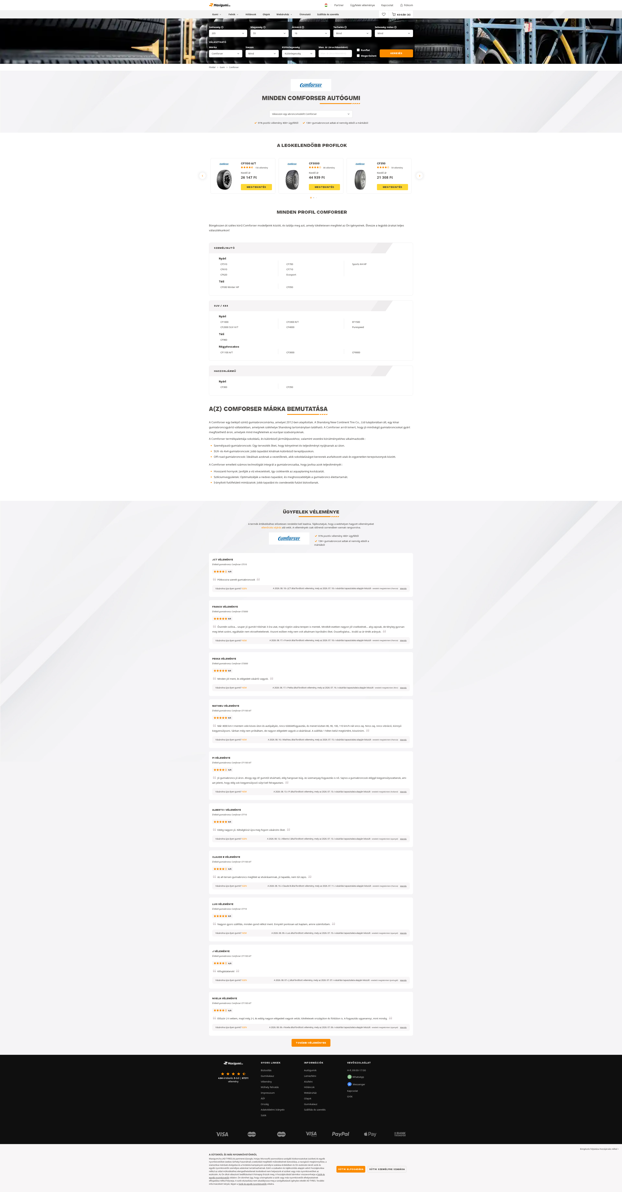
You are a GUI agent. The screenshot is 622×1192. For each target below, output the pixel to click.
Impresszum (268, 1092)
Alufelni (308, 1081)
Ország (265, 1104)
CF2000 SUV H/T (229, 327)
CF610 (223, 269)
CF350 (289, 387)
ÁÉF (263, 1098)
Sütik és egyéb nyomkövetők (253, 1183)
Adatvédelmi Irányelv (273, 1109)
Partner (339, 5)
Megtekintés (256, 187)
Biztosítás (266, 1070)
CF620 (223, 274)
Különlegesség (291, 47)
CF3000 (290, 352)
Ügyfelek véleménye (362, 5)
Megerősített (368, 55)
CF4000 (290, 327)
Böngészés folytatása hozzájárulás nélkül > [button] (599, 1149)
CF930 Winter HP (229, 287)
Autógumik (310, 1070)
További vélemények (311, 1042)
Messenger (359, 1084)
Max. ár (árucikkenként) (333, 47)
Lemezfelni (310, 1075)
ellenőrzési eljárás (271, 527)
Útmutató (305, 14)
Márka (213, 47)
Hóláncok (251, 14)
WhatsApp (358, 1076)
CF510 (223, 264)
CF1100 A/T (226, 352)
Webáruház (283, 14)
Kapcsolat (387, 5)
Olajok (266, 14)
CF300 (223, 387)
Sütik (263, 1115)
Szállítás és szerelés (328, 14)
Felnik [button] (232, 14)
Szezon (250, 47)
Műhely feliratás (270, 1087)
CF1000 (224, 321)
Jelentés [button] (403, 588)
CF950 (289, 287)
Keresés (396, 53)
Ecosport (291, 274)
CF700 (289, 264)
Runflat (365, 50)
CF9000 (356, 352)
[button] (385, 588)
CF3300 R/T (292, 321)
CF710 (289, 269)
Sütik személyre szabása (387, 1169)
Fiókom (408, 5)
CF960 (223, 339)
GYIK (349, 1096)
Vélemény (266, 1081)
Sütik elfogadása (350, 1169)
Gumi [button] (215, 14)
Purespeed (358, 327)
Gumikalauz (267, 1075)
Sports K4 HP (359, 264)
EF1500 (356, 321)
